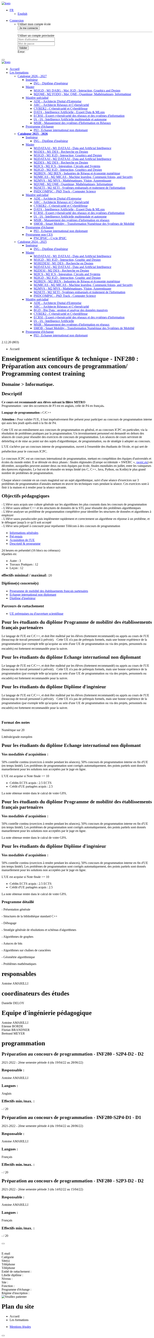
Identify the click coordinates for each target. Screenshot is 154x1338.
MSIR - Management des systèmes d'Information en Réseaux (72, 123)
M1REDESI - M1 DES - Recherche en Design (63, 263)
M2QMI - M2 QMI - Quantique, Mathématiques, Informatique (73, 184)
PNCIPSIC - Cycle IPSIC (50, 238)
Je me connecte (28, 28)
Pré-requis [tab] (16, 536)
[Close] (3, 1243)
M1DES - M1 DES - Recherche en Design (61, 151)
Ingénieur (32, 79)
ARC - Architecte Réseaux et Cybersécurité (61, 105)
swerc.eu (142, 462)
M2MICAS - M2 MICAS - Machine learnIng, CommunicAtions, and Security (83, 177)
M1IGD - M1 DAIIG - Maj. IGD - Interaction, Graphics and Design (77, 90)
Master (30, 87)
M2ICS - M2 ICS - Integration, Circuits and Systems (67, 166)
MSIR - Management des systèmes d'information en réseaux (71, 220)
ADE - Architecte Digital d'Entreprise (57, 101)
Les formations (19, 72)
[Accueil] (6, 3)
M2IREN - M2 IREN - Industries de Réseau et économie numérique (77, 173)
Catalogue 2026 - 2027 (32, 76)
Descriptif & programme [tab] (25, 543)
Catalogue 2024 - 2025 (32, 241)
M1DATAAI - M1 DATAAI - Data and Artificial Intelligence (72, 148)
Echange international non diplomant (33, 594)
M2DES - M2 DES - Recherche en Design (61, 162)
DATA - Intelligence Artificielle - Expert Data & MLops (69, 112)
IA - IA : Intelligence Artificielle (54, 321)
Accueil (14, 69)
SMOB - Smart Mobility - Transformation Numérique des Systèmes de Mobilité (84, 223)
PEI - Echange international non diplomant (61, 130)
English (22, 13)
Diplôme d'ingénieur (22, 598)
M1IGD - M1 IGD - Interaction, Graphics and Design (68, 155)
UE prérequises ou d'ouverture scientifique (36, 613)
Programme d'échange (40, 126)
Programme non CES (39, 234)
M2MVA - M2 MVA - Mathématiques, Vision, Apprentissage (72, 180)
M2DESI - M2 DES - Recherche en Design (61, 270)
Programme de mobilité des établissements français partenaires (49, 591)
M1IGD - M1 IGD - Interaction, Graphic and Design (67, 259)
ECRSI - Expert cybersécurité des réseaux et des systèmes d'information (79, 115)
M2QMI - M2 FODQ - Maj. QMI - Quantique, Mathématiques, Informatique (82, 94)
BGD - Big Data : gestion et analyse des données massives (71, 310)
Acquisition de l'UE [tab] (22, 540)
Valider (23, 47)
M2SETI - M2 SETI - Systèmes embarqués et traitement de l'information (79, 187)
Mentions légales (20, 1326)
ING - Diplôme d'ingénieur (51, 83)
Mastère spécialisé (37, 97)
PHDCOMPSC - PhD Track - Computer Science (65, 191)
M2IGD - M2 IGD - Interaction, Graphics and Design (68, 169)
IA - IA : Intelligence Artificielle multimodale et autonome (70, 119)
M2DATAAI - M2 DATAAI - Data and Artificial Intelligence (72, 159)
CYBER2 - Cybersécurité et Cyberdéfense (61, 108)
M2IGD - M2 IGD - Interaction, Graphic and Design (67, 277)
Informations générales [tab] (24, 532)
